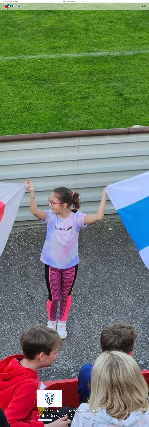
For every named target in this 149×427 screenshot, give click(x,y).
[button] (74, 420)
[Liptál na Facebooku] (1, 1)
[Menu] (145, 6)
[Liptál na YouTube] (3, 1)
